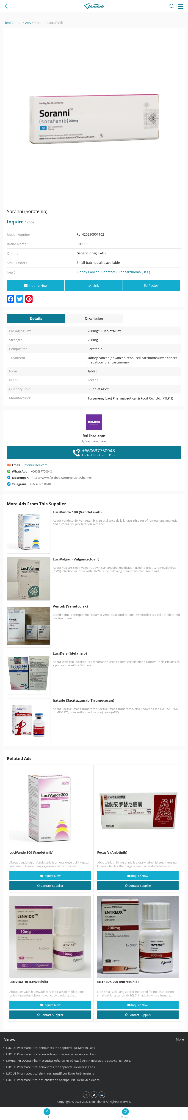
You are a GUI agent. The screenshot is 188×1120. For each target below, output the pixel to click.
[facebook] (86, 1095)
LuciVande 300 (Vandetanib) (31, 852)
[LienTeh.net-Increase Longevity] (94, 7)
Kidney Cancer (88, 272)
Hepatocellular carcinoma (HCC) (125, 272)
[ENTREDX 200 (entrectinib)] (138, 937)
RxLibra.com (94, 435)
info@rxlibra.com (35, 465)
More (180, 1039)
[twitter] (94, 1095)
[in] (101, 1095)
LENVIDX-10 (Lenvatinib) (28, 982)
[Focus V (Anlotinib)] (138, 808)
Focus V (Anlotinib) (112, 852)
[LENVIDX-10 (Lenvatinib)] (50, 937)
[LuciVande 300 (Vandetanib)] (50, 808)
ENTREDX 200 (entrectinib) (118, 982)
